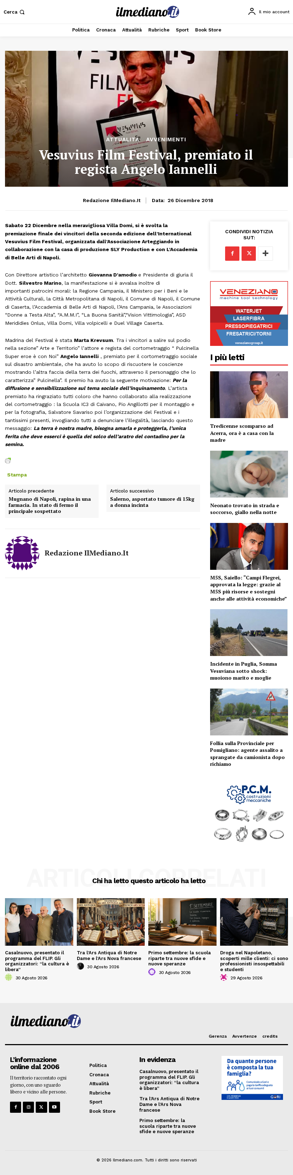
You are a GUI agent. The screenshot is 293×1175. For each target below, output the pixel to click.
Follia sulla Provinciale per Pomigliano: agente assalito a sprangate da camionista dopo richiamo (247, 754)
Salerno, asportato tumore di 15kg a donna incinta (152, 502)
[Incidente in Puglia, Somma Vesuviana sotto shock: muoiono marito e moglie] (249, 632)
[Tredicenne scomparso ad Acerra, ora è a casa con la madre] (249, 394)
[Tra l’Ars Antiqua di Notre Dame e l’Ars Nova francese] (111, 922)
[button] (15, 12)
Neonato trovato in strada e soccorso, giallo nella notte (244, 509)
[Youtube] (54, 1107)
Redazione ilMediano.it (111, 200)
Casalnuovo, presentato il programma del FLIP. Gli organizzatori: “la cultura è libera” (37, 961)
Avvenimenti (166, 139)
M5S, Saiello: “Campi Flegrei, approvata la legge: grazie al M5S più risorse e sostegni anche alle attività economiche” (248, 588)
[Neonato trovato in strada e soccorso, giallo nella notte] (249, 474)
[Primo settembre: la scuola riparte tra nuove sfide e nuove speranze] (182, 922)
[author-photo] (9, 977)
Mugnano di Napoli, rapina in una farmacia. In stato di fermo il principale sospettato (50, 505)
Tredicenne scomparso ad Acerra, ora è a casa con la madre (242, 432)
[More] (265, 253)
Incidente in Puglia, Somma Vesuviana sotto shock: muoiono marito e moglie (243, 670)
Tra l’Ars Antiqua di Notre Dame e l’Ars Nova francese (109, 955)
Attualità (122, 139)
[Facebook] (232, 253)
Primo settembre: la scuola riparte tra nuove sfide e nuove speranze (179, 958)
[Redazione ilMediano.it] (22, 553)
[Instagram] (28, 1107)
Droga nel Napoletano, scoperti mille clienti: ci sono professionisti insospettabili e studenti (254, 961)
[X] (249, 253)
